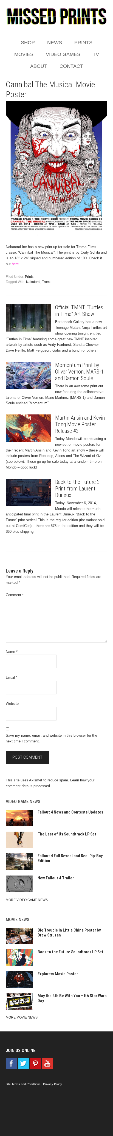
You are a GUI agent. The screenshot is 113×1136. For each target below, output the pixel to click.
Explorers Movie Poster (58, 973)
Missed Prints (57, 16)
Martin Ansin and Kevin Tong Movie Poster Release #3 (80, 424)
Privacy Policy (52, 1084)
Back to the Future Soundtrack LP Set (70, 951)
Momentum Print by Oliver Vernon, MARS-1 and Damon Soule (79, 372)
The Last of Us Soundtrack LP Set (67, 834)
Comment (15, 595)
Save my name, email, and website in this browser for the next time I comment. (51, 738)
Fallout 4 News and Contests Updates (70, 812)
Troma (47, 282)
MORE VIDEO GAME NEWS (27, 900)
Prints (29, 277)
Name (12, 652)
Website (12, 704)
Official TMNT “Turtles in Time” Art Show (79, 310)
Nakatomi (33, 282)
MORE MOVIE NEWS (22, 1017)
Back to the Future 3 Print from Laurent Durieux (77, 488)
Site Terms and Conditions (23, 1084)
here (15, 264)
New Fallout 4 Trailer (56, 878)
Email (11, 677)
